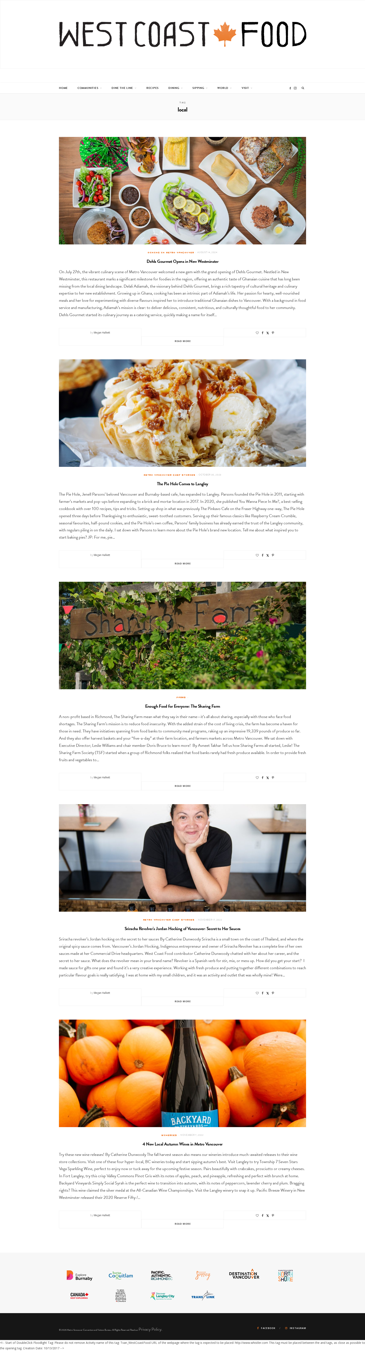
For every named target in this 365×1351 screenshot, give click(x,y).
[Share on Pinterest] (273, 332)
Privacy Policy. (150, 1329)
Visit (245, 88)
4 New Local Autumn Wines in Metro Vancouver (183, 1144)
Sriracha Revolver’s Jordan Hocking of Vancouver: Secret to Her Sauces (183, 928)
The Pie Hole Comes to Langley (182, 483)
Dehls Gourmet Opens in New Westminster (182, 261)
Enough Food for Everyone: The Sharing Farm (182, 706)
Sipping (198, 88)
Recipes (152, 88)
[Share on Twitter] (267, 332)
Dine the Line (122, 88)
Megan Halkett (102, 332)
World (222, 88)
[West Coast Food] (182, 34)
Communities (88, 88)
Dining (173, 88)
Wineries (169, 1135)
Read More (183, 341)
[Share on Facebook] (262, 332)
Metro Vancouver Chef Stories (169, 475)
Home (63, 88)
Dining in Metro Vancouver (171, 252)
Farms (181, 697)
